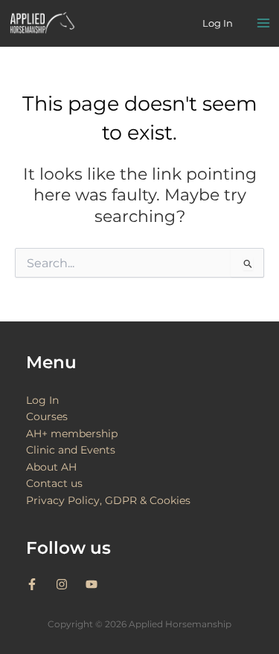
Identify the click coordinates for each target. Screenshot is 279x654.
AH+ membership (72, 433)
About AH (51, 467)
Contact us (54, 483)
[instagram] (69, 584)
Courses (47, 416)
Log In (42, 400)
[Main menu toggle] (263, 23)
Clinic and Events (70, 450)
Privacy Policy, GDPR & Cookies (108, 500)
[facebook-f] (39, 584)
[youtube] (93, 584)
